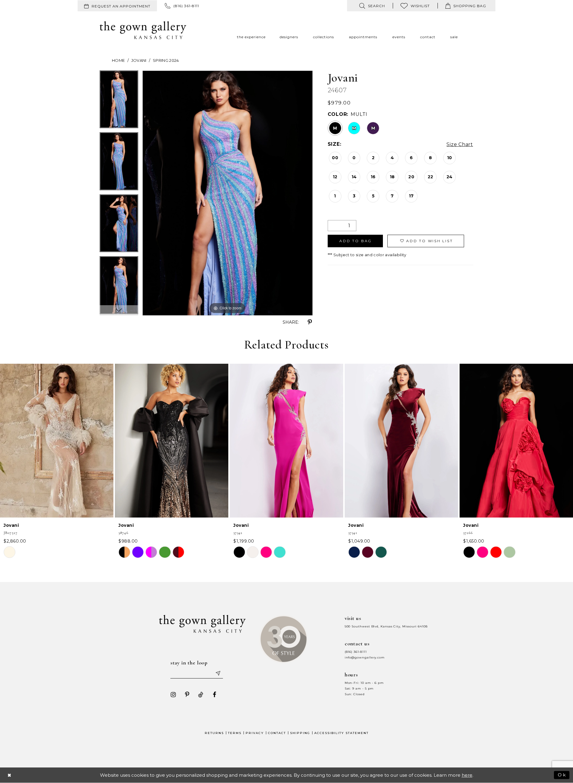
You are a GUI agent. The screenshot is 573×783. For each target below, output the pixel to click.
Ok (562, 775)
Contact (277, 733)
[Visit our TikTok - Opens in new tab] (201, 695)
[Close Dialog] (10, 775)
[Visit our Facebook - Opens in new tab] (215, 695)
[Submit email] (218, 673)
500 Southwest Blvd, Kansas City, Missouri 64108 (386, 626)
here (467, 775)
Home (118, 60)
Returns (214, 733)
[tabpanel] (119, 101)
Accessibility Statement (341, 733)
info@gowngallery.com (365, 657)
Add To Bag (355, 241)
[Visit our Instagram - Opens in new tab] (173, 695)
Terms (234, 733)
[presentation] (56, 441)
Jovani (139, 60)
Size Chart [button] (459, 144)
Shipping (300, 733)
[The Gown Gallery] (143, 30)
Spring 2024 (166, 60)
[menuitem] (117, 5)
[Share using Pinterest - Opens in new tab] (310, 322)
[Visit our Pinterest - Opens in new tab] (187, 695)
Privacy (255, 733)
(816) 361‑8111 (356, 652)
